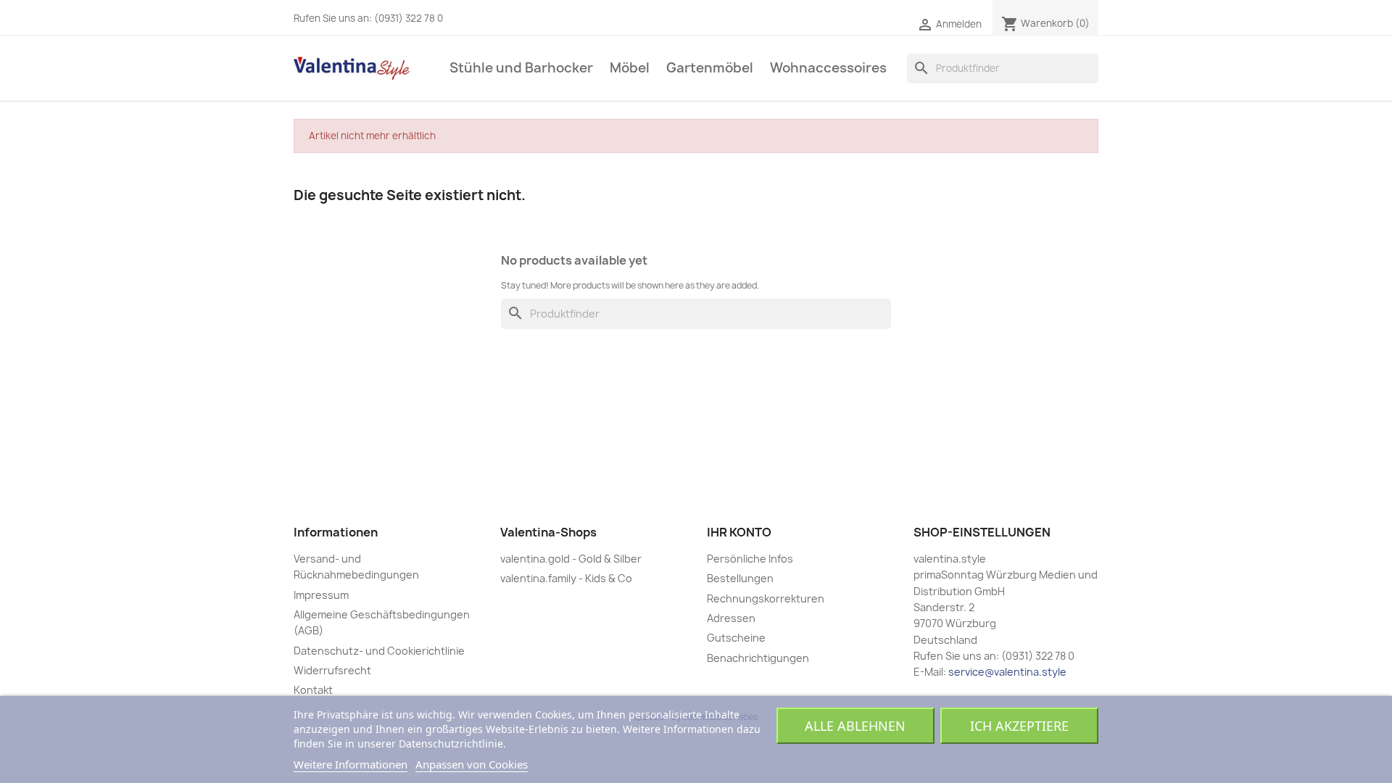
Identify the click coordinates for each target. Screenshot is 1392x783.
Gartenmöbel (709, 68)
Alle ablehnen (855, 725)
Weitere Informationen (350, 764)
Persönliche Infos (750, 559)
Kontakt (313, 690)
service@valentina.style (1007, 672)
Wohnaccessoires (828, 68)
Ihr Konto (739, 532)
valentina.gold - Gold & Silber (571, 559)
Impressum (321, 595)
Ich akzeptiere (1019, 725)
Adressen (731, 618)
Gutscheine (736, 638)
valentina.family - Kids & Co (566, 578)
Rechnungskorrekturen (765, 598)
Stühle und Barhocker (521, 68)
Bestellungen (740, 578)
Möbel (630, 68)
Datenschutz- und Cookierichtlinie (379, 651)
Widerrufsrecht (332, 670)
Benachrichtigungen (758, 658)
